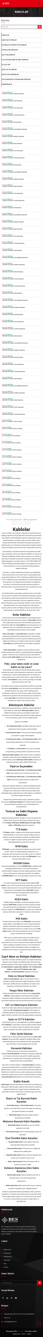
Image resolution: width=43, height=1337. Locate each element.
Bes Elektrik (21, 1331)
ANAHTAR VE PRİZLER (9, 40)
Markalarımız (8, 1256)
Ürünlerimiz (7, 1253)
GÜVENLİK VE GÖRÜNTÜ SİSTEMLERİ (14, 45)
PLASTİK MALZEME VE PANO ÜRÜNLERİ (15, 60)
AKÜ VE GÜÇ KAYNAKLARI (10, 74)
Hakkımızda (7, 1249)
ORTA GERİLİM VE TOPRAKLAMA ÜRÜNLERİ (16, 79)
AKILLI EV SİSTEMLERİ (9, 69)
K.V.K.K (23, 1334)
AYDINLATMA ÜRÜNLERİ (10, 50)
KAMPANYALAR (7, 84)
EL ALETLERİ (6, 64)
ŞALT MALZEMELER (8, 55)
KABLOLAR (5, 35)
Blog (5, 1263)
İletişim (6, 1267)
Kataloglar (7, 1260)
